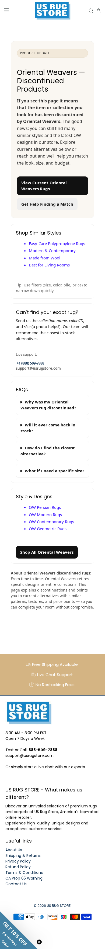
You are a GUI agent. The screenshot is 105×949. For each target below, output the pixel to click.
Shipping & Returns (23, 855)
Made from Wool (44, 257)
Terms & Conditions (24, 872)
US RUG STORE (59, 905)
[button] (19, 930)
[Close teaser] (39, 942)
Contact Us (16, 884)
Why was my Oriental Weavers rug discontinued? (48, 405)
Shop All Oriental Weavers (47, 552)
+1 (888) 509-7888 (30, 363)
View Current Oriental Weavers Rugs (44, 186)
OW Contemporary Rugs (51, 521)
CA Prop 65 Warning (24, 878)
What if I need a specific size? (54, 470)
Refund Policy (18, 867)
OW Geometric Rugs (47, 528)
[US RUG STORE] (52, 10)
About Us (13, 850)
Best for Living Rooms (49, 265)
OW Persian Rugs (45, 507)
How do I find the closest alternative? (47, 451)
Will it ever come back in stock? (47, 428)
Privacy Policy (18, 861)
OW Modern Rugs (45, 514)
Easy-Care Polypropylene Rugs (57, 243)
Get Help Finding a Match (47, 204)
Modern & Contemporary (52, 250)
